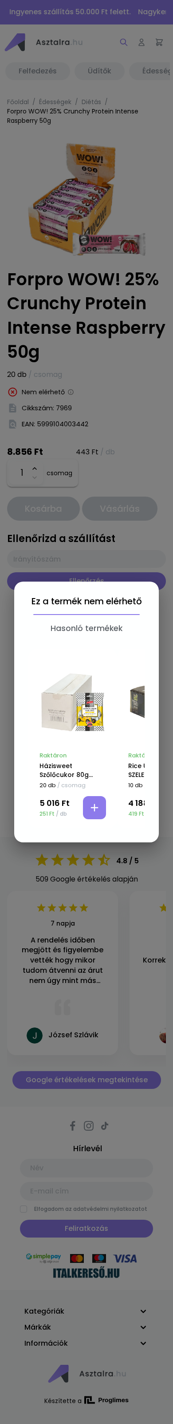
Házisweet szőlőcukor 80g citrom (64, 770)
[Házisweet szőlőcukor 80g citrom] (72, 702)
